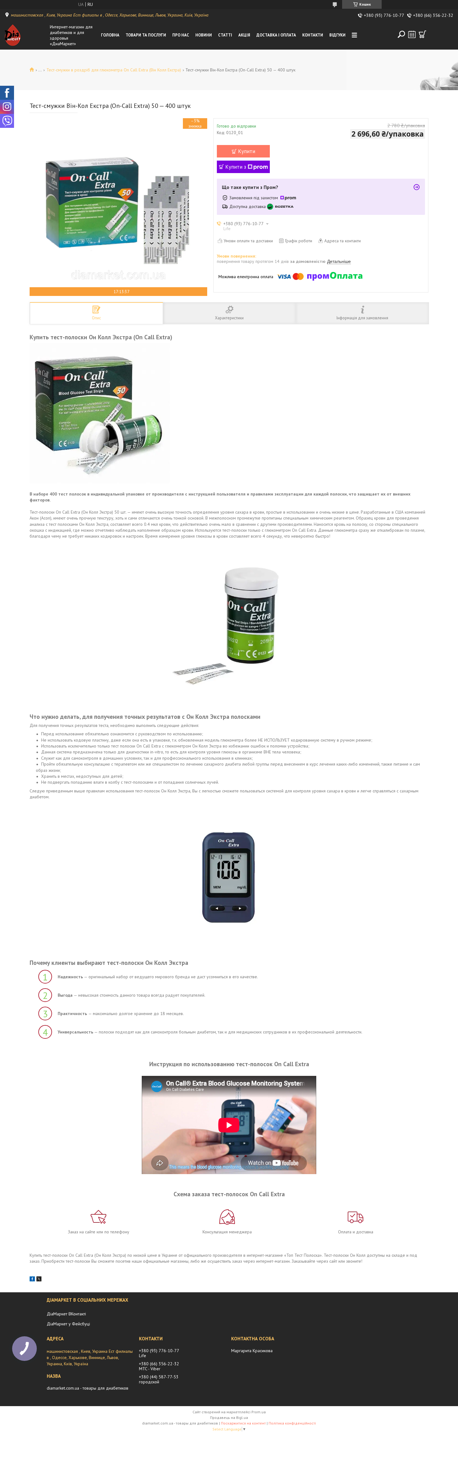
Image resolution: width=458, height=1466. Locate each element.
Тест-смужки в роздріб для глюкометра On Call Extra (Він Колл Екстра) (113, 69)
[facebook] (32, 1280)
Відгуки (337, 35)
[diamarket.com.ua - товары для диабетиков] (26, 35)
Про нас (180, 35)
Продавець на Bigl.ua (229, 1417)
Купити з (235, 166)
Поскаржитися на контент (243, 1423)
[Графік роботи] (412, 34)
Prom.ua (258, 1412)
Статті (225, 35)
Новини (203, 35)
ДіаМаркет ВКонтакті (66, 1314)
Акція (244, 35)
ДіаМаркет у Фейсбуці (68, 1324)
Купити (246, 151)
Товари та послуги (146, 35)
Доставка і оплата (276, 35)
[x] (38, 1280)
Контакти (312, 35)
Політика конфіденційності (292, 1423)
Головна (110, 35)
